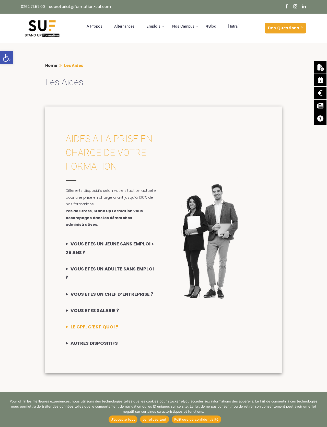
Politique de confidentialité (196, 419)
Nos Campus (183, 26)
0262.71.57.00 (33, 6)
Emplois (153, 26)
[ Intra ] (234, 26)
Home (51, 65)
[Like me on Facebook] (287, 7)
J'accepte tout (123, 419)
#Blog (211, 26)
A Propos (94, 26)
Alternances (124, 26)
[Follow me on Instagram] (295, 7)
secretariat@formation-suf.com (80, 6)
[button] (6, 57)
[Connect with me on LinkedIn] (304, 7)
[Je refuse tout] (320, 410)
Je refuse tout (155, 419)
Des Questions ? (285, 28)
